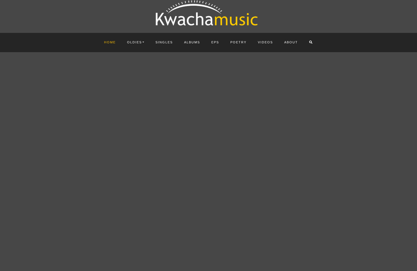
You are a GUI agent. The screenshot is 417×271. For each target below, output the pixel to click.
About (291, 42)
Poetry (238, 42)
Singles (164, 42)
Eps (215, 42)
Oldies (134, 42)
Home (110, 42)
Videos (265, 42)
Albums (192, 42)
